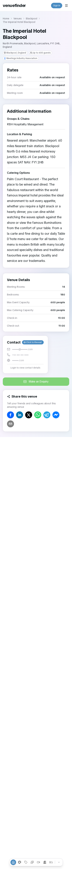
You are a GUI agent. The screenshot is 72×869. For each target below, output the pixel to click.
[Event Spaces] (45, 862)
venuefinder (14, 5)
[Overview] (13, 862)
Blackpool (31, 18)
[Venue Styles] (19, 862)
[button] (25, 354)
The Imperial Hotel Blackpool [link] (19, 22)
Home (6, 18)
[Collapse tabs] (59, 862)
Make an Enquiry (39, 381)
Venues (17, 18)
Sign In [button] (56, 5)
